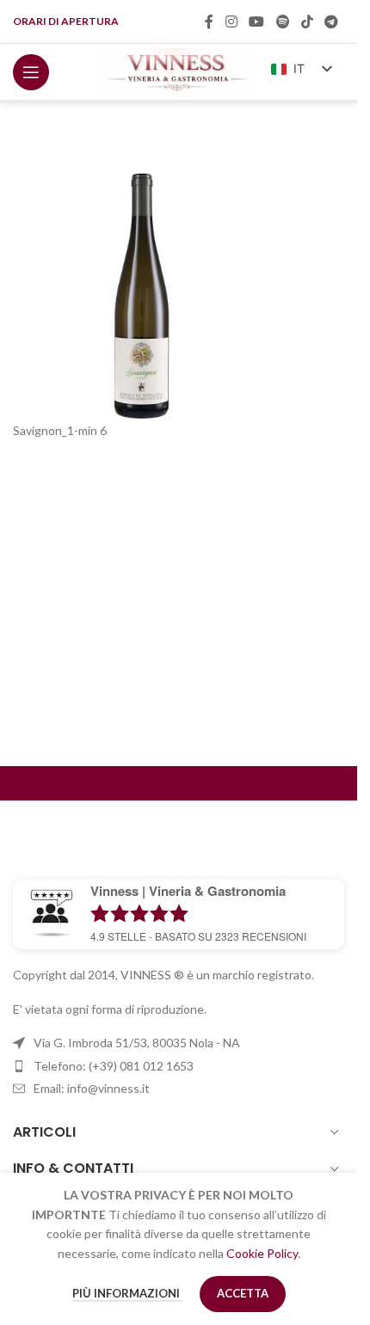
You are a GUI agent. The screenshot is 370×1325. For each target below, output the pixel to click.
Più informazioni (127, 1293)
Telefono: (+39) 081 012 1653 (114, 1065)
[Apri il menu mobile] (31, 72)
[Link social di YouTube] (257, 21)
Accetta (242, 1293)
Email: (92, 1088)
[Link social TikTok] (306, 21)
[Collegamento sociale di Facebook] (209, 21)
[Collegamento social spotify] (282, 21)
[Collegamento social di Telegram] (331, 21)
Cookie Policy (262, 1253)
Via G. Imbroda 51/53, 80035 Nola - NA (137, 1042)
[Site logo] (177, 70)
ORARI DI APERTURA (66, 21)
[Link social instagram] (231, 21)
